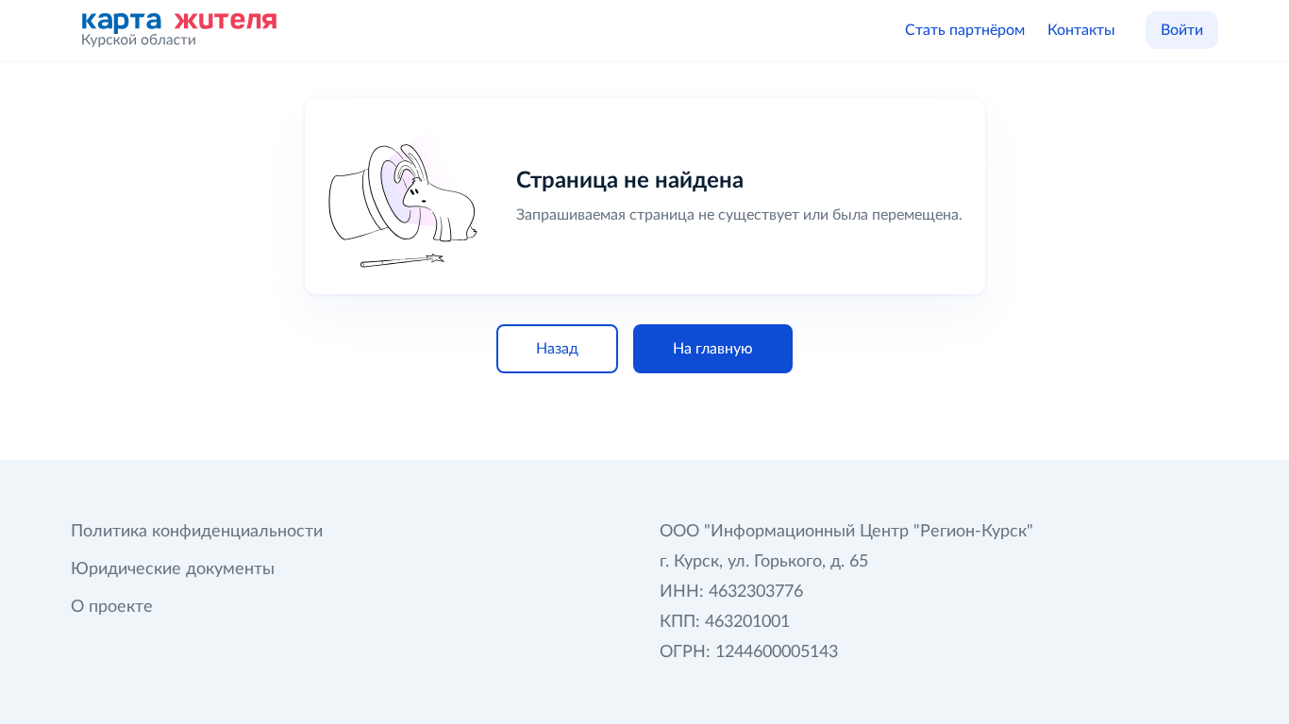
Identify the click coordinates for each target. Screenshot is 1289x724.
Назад (557, 348)
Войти (1182, 30)
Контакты (1081, 30)
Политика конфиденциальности (197, 531)
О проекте (112, 607)
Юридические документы (173, 569)
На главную (713, 348)
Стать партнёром (965, 30)
